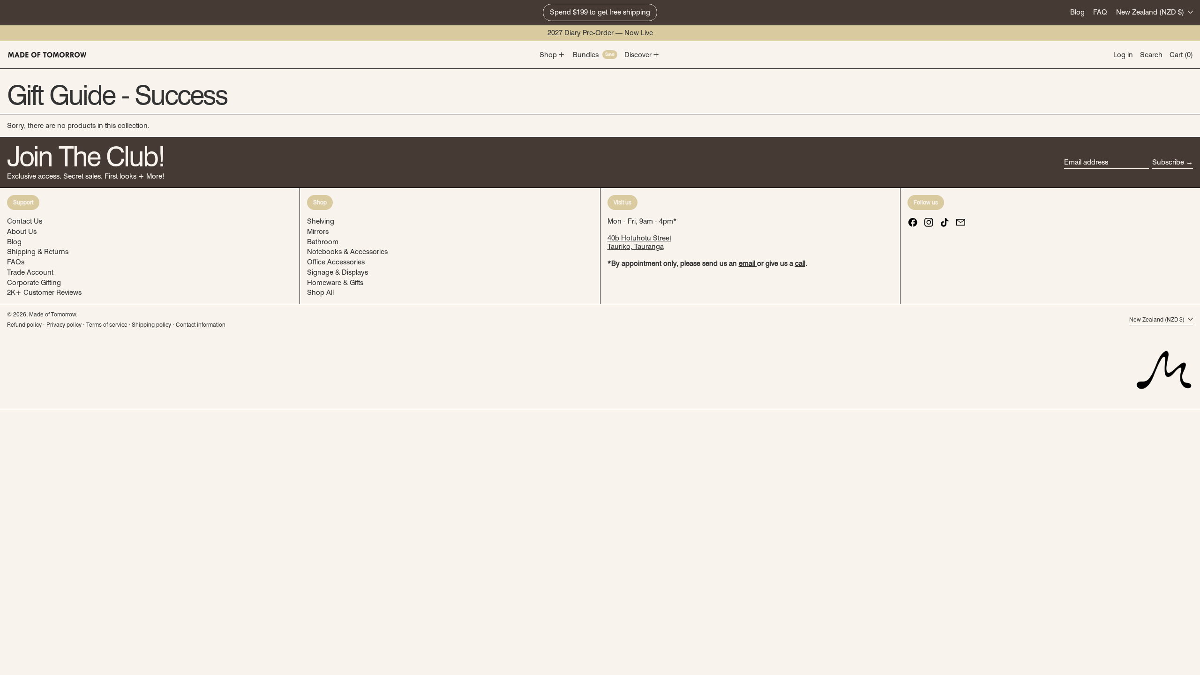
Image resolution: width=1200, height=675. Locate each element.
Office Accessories (336, 262)
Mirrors (318, 231)
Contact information (200, 324)
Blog (1077, 12)
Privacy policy (64, 324)
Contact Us (24, 221)
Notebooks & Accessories (347, 252)
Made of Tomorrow (52, 314)
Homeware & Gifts (335, 282)
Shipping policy (151, 324)
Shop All (320, 292)
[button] (1151, 54)
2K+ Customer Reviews (44, 292)
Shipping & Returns (37, 252)
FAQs (15, 262)
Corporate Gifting (34, 282)
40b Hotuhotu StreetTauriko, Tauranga (639, 242)
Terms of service (107, 324)
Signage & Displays (337, 272)
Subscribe (1168, 162)
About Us (22, 231)
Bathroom (322, 242)
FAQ (1100, 12)
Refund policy (24, 324)
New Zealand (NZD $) (1151, 12)
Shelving (320, 221)
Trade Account (30, 272)
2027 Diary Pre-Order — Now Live (600, 33)
